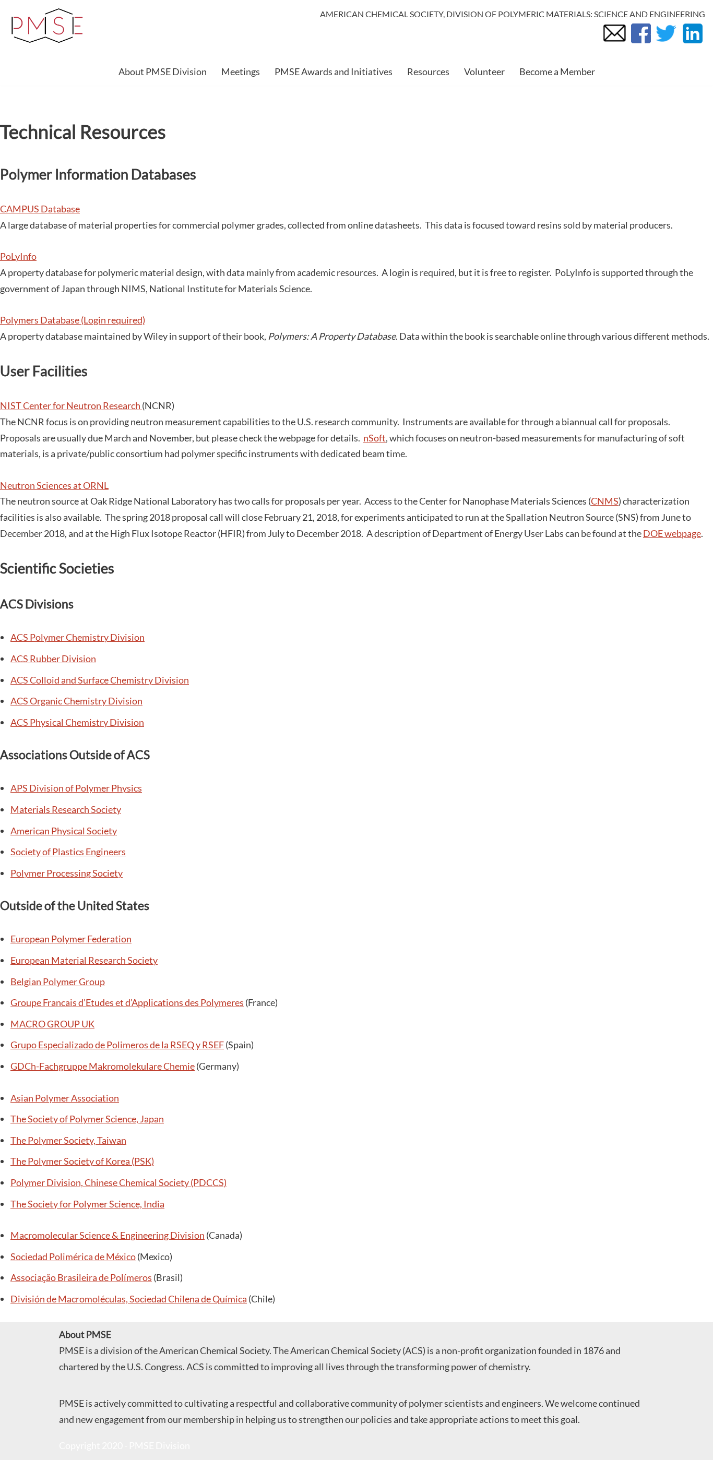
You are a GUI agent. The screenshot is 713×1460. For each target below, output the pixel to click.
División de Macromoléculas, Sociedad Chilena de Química (128, 1299)
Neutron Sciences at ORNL (54, 485)
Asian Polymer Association (64, 1098)
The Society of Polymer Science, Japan (87, 1118)
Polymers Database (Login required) (72, 320)
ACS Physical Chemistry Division (77, 722)
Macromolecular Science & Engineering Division (107, 1235)
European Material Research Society (84, 960)
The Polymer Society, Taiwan (68, 1140)
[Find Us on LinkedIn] (692, 42)
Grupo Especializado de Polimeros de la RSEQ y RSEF (117, 1044)
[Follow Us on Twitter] (666, 42)
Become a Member (557, 71)
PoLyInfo (18, 256)
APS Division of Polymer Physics (76, 788)
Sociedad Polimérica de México (73, 1256)
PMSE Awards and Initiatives (334, 71)
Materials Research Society (65, 809)
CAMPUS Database (40, 208)
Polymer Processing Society (66, 873)
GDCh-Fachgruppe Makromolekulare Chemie (102, 1066)
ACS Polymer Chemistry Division (77, 637)
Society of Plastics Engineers (68, 851)
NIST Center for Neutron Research (71, 405)
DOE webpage (672, 533)
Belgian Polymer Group (57, 981)
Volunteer (484, 71)
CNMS (605, 501)
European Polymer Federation (71, 938)
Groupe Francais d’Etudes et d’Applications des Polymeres (127, 1002)
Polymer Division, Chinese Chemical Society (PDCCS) (118, 1182)
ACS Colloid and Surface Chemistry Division (99, 680)
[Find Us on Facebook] (640, 42)
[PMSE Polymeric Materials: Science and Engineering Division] (47, 25)
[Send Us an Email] (614, 42)
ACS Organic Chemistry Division (76, 701)
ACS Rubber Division (53, 658)
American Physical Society (63, 830)
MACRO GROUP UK (52, 1024)
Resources (428, 71)
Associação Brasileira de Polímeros (81, 1277)
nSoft (374, 438)
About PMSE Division (162, 71)
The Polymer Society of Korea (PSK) (82, 1161)
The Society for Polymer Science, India (87, 1204)
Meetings (240, 71)
